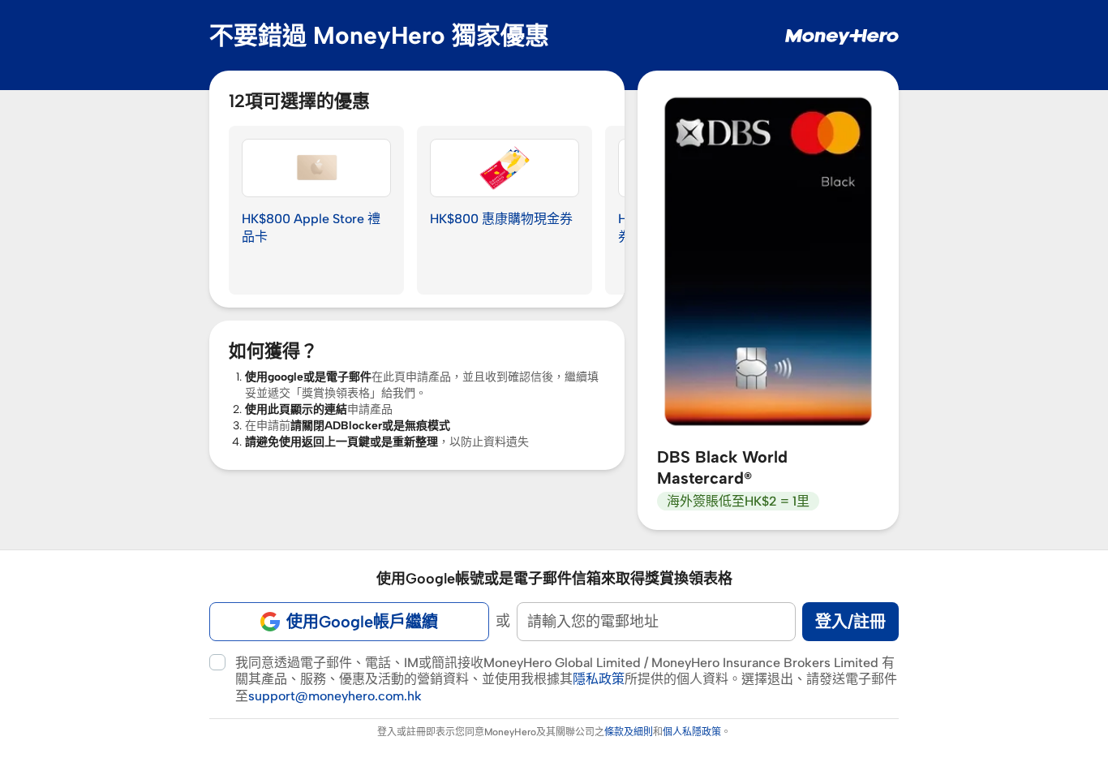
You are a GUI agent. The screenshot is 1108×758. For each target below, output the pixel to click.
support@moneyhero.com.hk (335, 696)
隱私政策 (599, 679)
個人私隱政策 (692, 732)
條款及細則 (628, 732)
